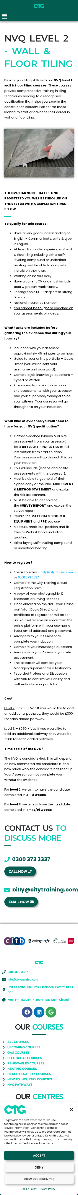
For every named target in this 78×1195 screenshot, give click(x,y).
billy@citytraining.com (57, 572)
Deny (39, 1167)
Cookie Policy (29, 1188)
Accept (39, 1155)
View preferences (39, 1179)
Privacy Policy (47, 1188)
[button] (71, 1109)
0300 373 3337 (28, 577)
